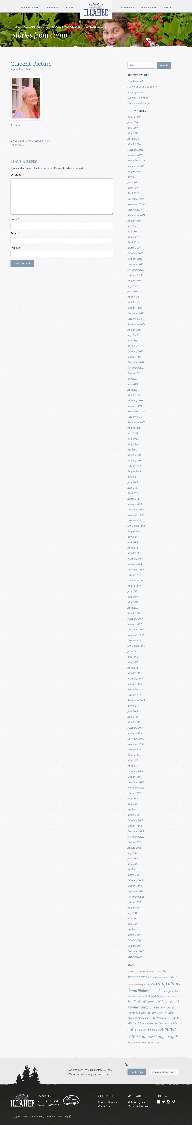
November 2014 (136, 744)
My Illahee (149, 7)
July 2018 (132, 536)
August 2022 (134, 329)
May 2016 (133, 662)
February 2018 (135, 558)
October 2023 (135, 275)
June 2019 (133, 482)
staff (158, 1030)
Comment (17, 174)
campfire (150, 984)
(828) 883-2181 (47, 1096)
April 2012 (133, 869)
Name (15, 219)
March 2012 (134, 874)
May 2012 (133, 864)
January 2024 (135, 258)
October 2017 (134, 574)
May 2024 (133, 236)
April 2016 (133, 667)
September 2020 (136, 422)
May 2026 (133, 133)
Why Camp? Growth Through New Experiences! (52, 27)
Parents (53, 7)
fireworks (153, 1001)
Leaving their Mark (138, 97)
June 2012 (133, 858)
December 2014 (136, 738)
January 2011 (134, 945)
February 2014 (135, 771)
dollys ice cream (170, 996)
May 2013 (133, 803)
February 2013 (135, 820)
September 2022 (136, 324)
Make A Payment (137, 1102)
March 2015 (134, 722)
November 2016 (136, 635)
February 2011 (135, 940)
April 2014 (133, 765)
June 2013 (133, 798)
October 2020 (135, 416)
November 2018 (136, 515)
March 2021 (134, 395)
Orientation (138, 1023)
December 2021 (136, 362)
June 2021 (133, 384)
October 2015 (134, 694)
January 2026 (135, 155)
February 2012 (135, 880)
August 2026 (134, 116)
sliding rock (135, 1029)
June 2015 (133, 711)
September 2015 (136, 700)
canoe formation (170, 991)
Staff (70, 7)
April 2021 (133, 389)
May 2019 (133, 487)
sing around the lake (167, 1023)
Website (15, 247)
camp (173, 977)
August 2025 (134, 171)
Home (16, 27)
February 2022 (135, 351)
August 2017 (134, 585)
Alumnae (128, 7)
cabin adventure (163, 978)
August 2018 (134, 531)
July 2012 (132, 853)
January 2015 (135, 733)
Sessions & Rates (107, 1102)
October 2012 (135, 842)
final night (141, 1001)
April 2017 (133, 607)
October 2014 (134, 749)
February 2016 (135, 678)
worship (155, 1042)
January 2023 (135, 307)
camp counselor (133, 985)
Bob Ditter (152, 977)
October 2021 (135, 373)
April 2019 (133, 493)
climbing (140, 996)
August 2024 (134, 220)
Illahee (169, 1013)
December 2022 (136, 313)
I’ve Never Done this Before (142, 86)
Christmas (132, 996)
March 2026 (134, 144)
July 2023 (133, 286)
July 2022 (133, 335)
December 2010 (136, 951)
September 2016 (136, 645)
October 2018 (134, 520)
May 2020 (133, 444)
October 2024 (135, 209)
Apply (167, 7)
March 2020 (134, 454)
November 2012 (136, 836)
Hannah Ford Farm (151, 1013)
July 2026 (133, 122)
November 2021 (136, 367)
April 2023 (133, 296)
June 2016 (133, 656)
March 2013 (134, 814)
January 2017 (135, 624)
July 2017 (132, 591)
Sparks (151, 1029)
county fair (151, 996)
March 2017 (134, 613)
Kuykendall (144, 1017)
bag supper (158, 972)
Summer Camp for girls (159, 1036)
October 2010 (135, 956)
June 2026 (133, 127)
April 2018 (133, 547)
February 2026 (135, 149)
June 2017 (133, 596)
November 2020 (136, 411)
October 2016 (134, 640)
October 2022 (135, 318)
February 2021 (135, 400)
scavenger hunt (151, 1023)
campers (142, 985)
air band (140, 971)
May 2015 (133, 716)
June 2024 (133, 231)
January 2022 (135, 356)
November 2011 (136, 896)
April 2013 (133, 809)
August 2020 (134, 427)
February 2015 (135, 727)
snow (144, 1029)
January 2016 (135, 683)
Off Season (156, 1018)
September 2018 (136, 525)
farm (130, 1001)
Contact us (75, 1074)
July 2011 (132, 913)
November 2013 (136, 787)
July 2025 (133, 176)
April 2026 (133, 138)
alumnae (149, 971)
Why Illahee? (31, 7)
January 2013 (135, 825)
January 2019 (135, 504)
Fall (178, 996)
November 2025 (136, 160)
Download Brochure (163, 1072)
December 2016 (136, 629)
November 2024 (136, 204)
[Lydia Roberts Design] (70, 1116)
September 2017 (136, 580)
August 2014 (134, 755)
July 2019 (132, 476)
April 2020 (133, 449)
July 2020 (133, 433)
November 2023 (136, 269)
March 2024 (134, 247)
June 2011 (133, 918)
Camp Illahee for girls (144, 991)
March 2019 (134, 498)
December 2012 (136, 831)
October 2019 (134, 465)
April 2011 (133, 929)
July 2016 (132, 651)
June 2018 (133, 542)
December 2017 (136, 569)
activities (131, 972)
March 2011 (134, 934)
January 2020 (135, 460)
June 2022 (133, 340)
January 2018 (135, 564)
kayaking (132, 1018)
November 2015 (136, 689)
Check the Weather (138, 1106)
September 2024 (136, 215)
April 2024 (133, 242)
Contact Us (137, 1072)
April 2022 (133, 345)
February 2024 (135, 253)
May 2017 (133, 602)
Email (15, 233)
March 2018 (134, 553)
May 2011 (133, 923)
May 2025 (133, 187)
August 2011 (134, 907)
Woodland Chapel (144, 1043)
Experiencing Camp (138, 103)
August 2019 (134, 471)
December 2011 (136, 891)
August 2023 (134, 280)
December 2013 (136, 782)
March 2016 (134, 673)
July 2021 (132, 378)
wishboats (132, 1042)
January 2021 (135, 406)
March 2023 (134, 302)
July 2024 (133, 225)
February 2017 (135, 618)
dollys (161, 996)
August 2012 (134, 847)
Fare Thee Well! (136, 81)
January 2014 (135, 776)
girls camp (165, 1001)
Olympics (166, 1018)
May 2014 (133, 760)
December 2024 (136, 198)
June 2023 (133, 291)
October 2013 (134, 793)
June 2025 (133, 182)
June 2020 (133, 438)
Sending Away (135, 92)
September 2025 (136, 166)
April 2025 (133, 193)
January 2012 (135, 885)
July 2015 (132, 705)
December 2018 (136, 509)
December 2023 (136, 264)
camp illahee (169, 984)
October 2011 (134, 902)
